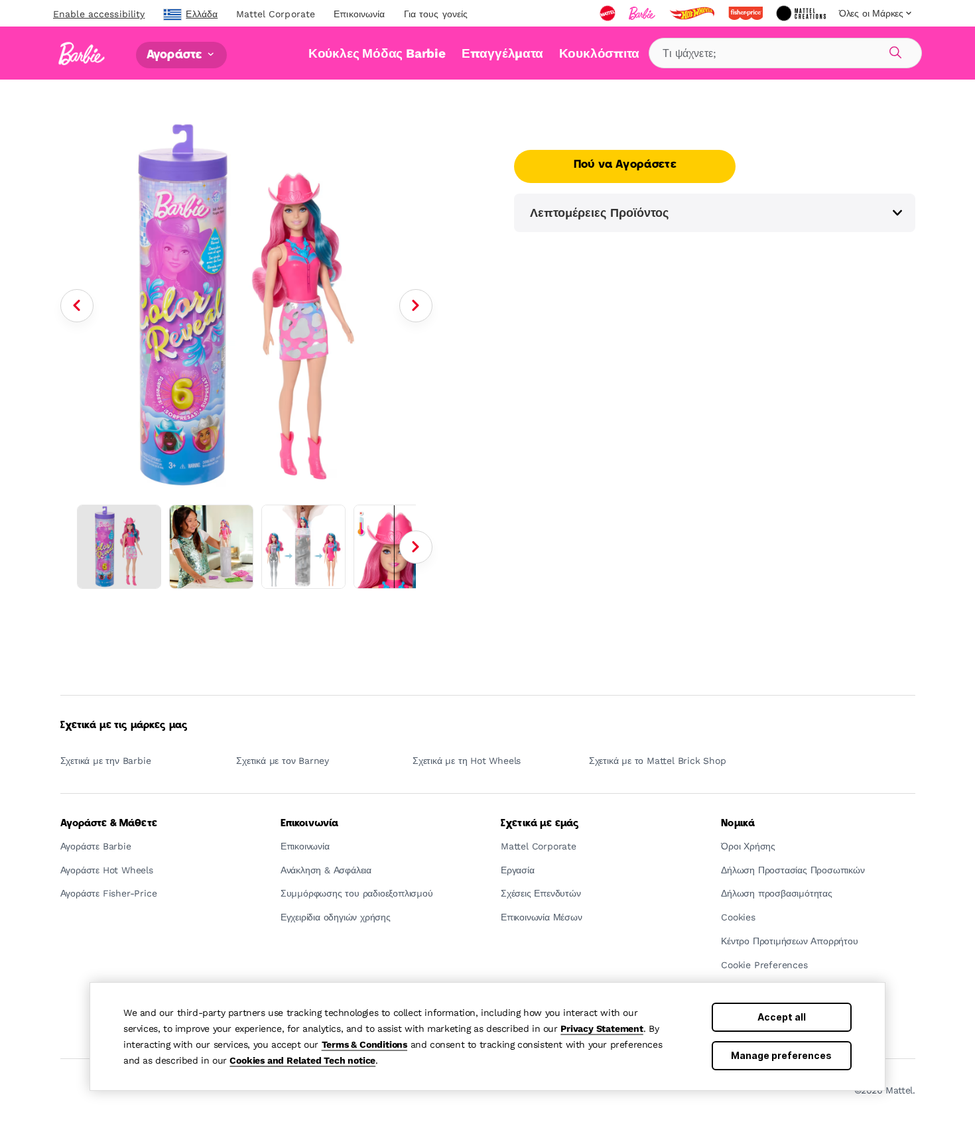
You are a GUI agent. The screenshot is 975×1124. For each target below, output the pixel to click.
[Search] (893, 50)
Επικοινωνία (359, 14)
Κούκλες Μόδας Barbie (377, 53)
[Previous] (77, 305)
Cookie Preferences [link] (764, 965)
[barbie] (643, 13)
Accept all (781, 1017)
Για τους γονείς (436, 14)
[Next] (415, 305)
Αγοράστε (176, 54)
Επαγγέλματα (502, 53)
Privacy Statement (601, 1028)
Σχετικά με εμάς (540, 823)
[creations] (802, 13)
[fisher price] (747, 13)
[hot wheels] (693, 13)
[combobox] (785, 53)
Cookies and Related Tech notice (302, 1060)
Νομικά (738, 823)
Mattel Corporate (275, 14)
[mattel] (608, 13)
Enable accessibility (99, 14)
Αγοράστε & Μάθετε (108, 823)
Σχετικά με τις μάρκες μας (124, 725)
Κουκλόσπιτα (599, 53)
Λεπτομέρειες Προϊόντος (599, 212)
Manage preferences (781, 1055)
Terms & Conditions (364, 1044)
